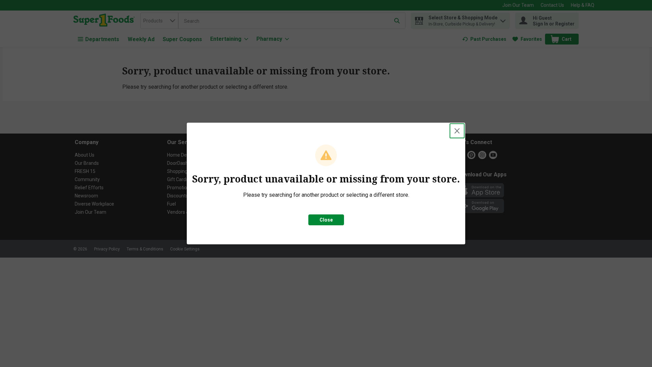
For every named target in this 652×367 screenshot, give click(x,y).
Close (326, 220)
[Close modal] (457, 131)
